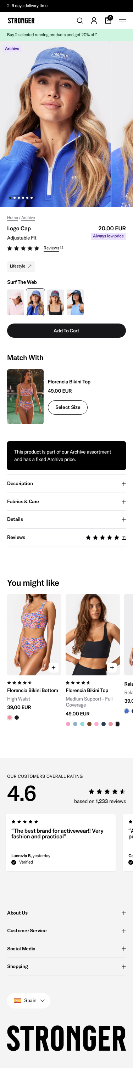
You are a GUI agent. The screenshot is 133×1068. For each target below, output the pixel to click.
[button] (66, 249)
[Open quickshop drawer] (54, 668)
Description (20, 483)
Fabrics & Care (23, 501)
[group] (34, 660)
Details (15, 519)
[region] (66, 660)
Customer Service (26, 930)
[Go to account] (94, 20)
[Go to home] (21, 20)
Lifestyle (17, 266)
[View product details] (34, 697)
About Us (17, 913)
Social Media (21, 948)
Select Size (67, 407)
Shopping (17, 966)
